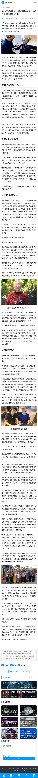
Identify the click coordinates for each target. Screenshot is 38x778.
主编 (2, 19)
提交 (19, 758)
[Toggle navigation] (35, 2)
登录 (4, 756)
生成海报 (7, 677)
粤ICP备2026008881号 (20, 770)
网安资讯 (24, 19)
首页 (2, 7)
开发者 (6, 665)
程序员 (23, 665)
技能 (14, 665)
